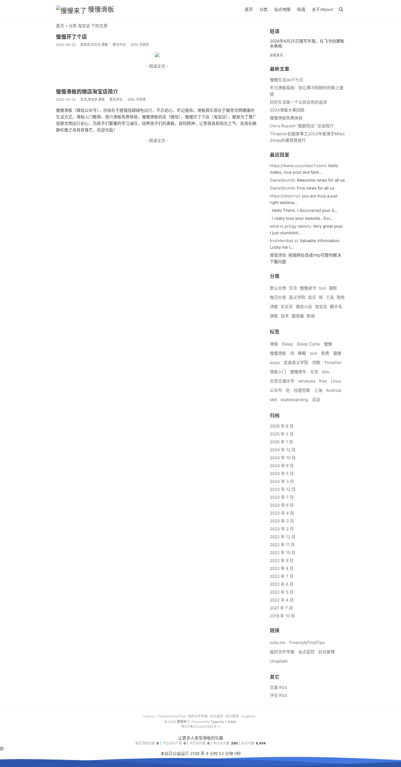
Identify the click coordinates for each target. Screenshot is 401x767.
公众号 (276, 390)
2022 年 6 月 (282, 584)
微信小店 (304, 306)
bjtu (326, 371)
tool (322, 288)
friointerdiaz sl (284, 240)
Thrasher (333, 362)
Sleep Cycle (308, 344)
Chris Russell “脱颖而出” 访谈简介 (302, 125)
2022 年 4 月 (282, 600)
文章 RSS (278, 687)
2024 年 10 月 (283, 457)
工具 (330, 297)
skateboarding (294, 399)
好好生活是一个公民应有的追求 (298, 102)
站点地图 (282, 9)
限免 (341, 297)
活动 (316, 399)
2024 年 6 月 (282, 465)
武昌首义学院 (296, 362)
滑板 (274, 315)
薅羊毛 (336, 306)
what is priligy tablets (290, 226)
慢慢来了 (183, 722)
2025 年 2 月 (282, 434)
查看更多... (277, 55)
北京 (314, 371)
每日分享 (278, 297)
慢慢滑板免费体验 (286, 118)
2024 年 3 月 (282, 481)
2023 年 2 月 (282, 528)
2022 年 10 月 (282, 552)
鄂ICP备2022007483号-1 (200, 726)
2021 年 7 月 (281, 607)
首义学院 (297, 297)
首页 (249, 9)
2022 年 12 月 (282, 536)
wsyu (275, 362)
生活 (293, 288)
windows (306, 381)
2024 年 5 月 (282, 473)
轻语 (301, 9)
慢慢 (328, 344)
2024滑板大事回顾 (287, 110)
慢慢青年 (298, 371)
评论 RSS (278, 695)
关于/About (322, 9)
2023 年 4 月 (282, 513)
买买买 (287, 306)
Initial (232, 722)
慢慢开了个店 (71, 37)
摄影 (333, 288)
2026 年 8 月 (282, 426)
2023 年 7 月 (282, 497)
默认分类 (278, 288)
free (323, 381)
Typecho (217, 722)
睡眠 (302, 353)
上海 (318, 390)
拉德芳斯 (302, 390)
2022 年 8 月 (282, 568)
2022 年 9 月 (282, 560)
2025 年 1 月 (281, 441)
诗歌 (274, 306)
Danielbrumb (282, 180)
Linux (336, 381)
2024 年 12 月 (283, 449)
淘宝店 (321, 306)
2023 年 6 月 (282, 505)
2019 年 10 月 (282, 615)
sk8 (273, 399)
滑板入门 (278, 371)
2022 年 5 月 (282, 592)
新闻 (311, 315)
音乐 (312, 297)
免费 (325, 353)
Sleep (287, 344)
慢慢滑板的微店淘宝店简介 (87, 92)
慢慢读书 (308, 288)
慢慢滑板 (101, 9)
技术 (285, 315)
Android (333, 390)
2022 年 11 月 (282, 544)
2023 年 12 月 (283, 489)
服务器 (298, 315)
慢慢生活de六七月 (286, 79)
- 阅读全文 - (157, 66)
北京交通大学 (282, 381)
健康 (337, 353)
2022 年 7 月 (282, 576)
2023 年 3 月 (282, 521)
